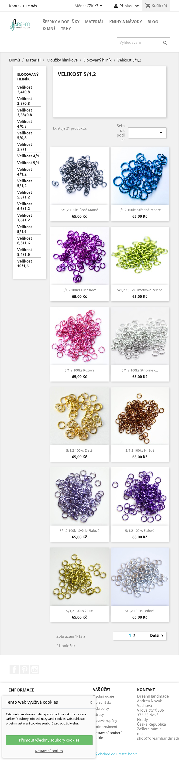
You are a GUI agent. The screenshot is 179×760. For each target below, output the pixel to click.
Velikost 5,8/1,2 (24, 195)
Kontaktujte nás (23, 5)
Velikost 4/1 (28, 156)
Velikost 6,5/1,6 (24, 240)
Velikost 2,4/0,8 (24, 89)
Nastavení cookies (49, 751)
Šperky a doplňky (61, 21)
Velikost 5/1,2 (24, 183)
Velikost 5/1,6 (24, 229)
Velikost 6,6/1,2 (24, 206)
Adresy (98, 714)
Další (157, 636)
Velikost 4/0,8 (24, 124)
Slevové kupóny (105, 720)
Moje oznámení (105, 726)
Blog (153, 21)
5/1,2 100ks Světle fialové (79, 530)
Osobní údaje (103, 696)
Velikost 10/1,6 (24, 263)
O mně (49, 28)
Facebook (14, 669)
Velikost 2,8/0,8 (24, 101)
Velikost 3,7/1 (24, 147)
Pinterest (24, 669)
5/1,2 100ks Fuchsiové (79, 290)
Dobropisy (101, 708)
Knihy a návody (125, 21)
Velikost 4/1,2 (24, 172)
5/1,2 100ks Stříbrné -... (140, 370)
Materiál (94, 21)
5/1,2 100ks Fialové (140, 530)
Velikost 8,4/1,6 (24, 252)
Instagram (34, 669)
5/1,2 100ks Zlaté (79, 450)
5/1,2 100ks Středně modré (140, 210)
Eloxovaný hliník (27, 76)
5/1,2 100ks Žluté (79, 611)
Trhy (66, 28)
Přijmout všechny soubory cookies (49, 740)
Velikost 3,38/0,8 (24, 112)
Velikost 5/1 (28, 162)
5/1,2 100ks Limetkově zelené (140, 290)
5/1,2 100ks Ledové (140, 611)
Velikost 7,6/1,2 (24, 218)
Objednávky (102, 702)
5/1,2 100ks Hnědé (139, 450)
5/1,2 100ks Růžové (79, 370)
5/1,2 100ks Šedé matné (79, 210)
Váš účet (101, 689)
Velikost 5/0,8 (24, 135)
